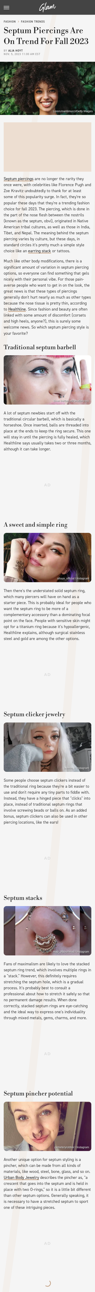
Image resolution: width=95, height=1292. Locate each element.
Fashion (10, 21)
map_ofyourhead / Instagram (71, 951)
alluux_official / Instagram (73, 578)
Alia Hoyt (15, 51)
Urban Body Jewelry (21, 1177)
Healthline (17, 309)
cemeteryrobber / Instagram (72, 1147)
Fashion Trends (33, 21)
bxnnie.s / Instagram (76, 768)
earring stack (39, 251)
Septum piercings (18, 179)
